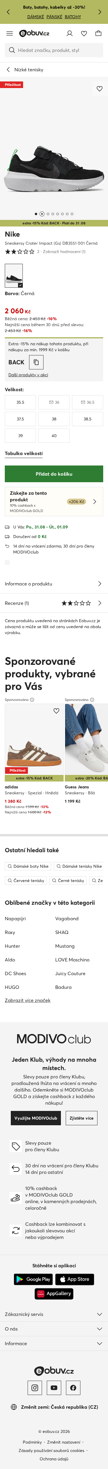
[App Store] (74, 1279)
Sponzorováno (16, 699)
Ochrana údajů (54, 1459)
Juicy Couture (70, 973)
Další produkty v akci (28, 374)
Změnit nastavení (63, 1442)
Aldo (10, 960)
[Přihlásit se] (69, 33)
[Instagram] (35, 1388)
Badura (63, 987)
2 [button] (45, 251)
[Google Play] (33, 1279)
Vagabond (67, 918)
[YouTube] (54, 1388)
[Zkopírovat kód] (36, 362)
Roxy (10, 932)
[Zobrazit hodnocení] (99, 603)
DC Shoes (15, 973)
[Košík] (98, 33)
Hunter (12, 946)
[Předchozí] (8, 12)
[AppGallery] (54, 1294)
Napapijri (15, 918)
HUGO (12, 987)
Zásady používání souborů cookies (51, 1450)
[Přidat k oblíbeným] (100, 88)
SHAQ (61, 932)
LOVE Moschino (72, 960)
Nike (12, 234)
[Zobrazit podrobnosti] (99, 583)
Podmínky (32, 1442)
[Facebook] (73, 1388)
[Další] (99, 12)
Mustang (65, 946)
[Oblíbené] (84, 33)
